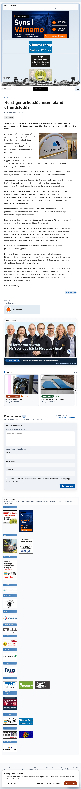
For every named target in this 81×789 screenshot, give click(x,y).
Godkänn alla (71, 783)
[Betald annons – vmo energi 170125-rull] (26, 721)
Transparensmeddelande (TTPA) (66, 363)
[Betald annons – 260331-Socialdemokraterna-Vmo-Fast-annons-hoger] (10, 702)
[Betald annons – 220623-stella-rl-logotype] (10, 630)
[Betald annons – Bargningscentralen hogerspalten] (10, 642)
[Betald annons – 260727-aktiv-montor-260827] (10, 546)
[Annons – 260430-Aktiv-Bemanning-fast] (40, 75)
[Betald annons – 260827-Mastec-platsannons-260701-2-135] (26, 546)
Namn (9, 452)
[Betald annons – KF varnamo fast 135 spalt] (10, 721)
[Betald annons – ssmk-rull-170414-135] (10, 735)
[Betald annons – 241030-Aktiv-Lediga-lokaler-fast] (10, 517)
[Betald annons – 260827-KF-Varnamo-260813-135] (10, 570)
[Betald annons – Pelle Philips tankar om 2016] (40, 46)
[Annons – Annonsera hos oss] (26, 521)
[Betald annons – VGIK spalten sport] (26, 734)
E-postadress (11, 461)
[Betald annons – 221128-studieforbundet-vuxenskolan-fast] (26, 685)
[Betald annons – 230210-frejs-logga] (10, 671)
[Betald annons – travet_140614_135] (42, 685)
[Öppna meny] (77, 88)
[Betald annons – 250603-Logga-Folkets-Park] (10, 590)
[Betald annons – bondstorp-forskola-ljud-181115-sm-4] (40, 61)
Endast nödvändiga (54, 783)
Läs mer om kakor (10, 783)
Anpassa (40, 783)
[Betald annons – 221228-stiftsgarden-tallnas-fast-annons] (10, 603)
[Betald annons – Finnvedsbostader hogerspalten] (10, 656)
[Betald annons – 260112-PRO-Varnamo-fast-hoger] (10, 685)
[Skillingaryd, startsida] (40, 89)
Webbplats (10, 470)
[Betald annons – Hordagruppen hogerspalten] (10, 748)
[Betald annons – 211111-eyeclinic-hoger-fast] (10, 618)
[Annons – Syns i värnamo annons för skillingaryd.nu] (40, 24)
